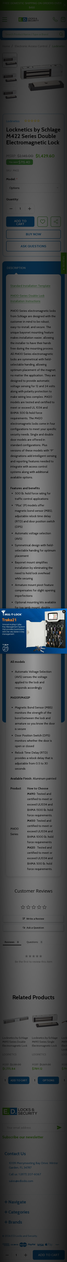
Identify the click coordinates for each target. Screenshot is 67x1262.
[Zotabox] (64, 650)
